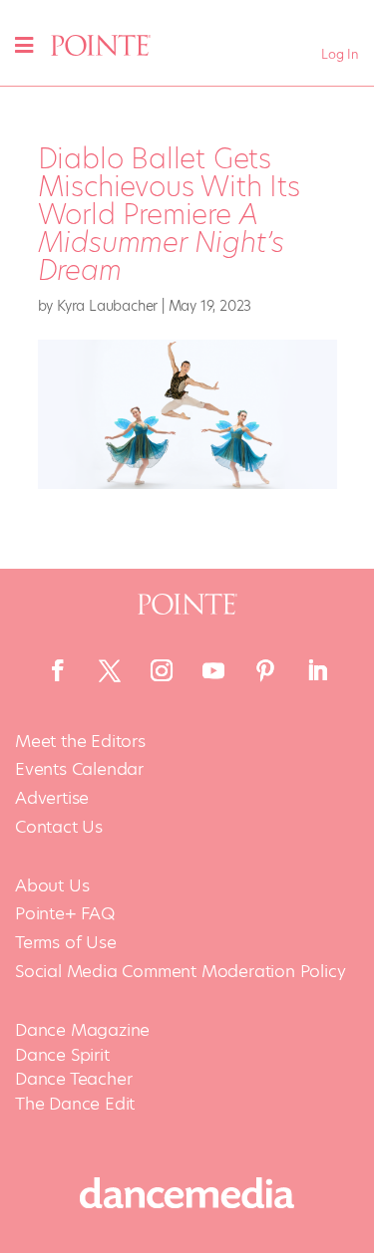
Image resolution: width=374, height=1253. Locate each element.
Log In (340, 54)
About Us (52, 886)
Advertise (52, 798)
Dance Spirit (62, 1055)
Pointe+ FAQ (65, 913)
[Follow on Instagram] (162, 670)
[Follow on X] (110, 670)
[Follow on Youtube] (213, 670)
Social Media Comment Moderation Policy (180, 971)
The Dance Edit (75, 1104)
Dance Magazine (82, 1030)
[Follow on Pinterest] (265, 670)
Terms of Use (66, 942)
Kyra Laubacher (107, 306)
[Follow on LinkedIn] (317, 670)
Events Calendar (79, 769)
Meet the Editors (80, 741)
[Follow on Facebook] (58, 670)
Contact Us (59, 827)
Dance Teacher (73, 1079)
